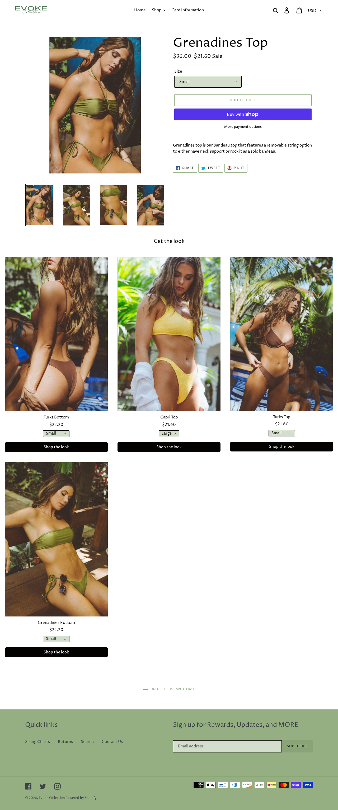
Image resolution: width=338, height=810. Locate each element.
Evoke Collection (52, 798)
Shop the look (56, 447)
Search (87, 742)
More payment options (243, 126)
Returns (65, 742)
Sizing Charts (37, 742)
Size (178, 71)
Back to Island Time (173, 689)
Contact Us (112, 742)
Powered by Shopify (81, 798)
